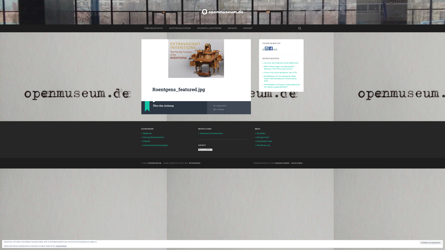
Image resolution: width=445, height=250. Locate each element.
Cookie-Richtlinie (61, 246)
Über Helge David (154, 28)
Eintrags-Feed (263, 137)
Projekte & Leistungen (209, 28)
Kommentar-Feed (264, 141)
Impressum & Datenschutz (211, 133)
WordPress (194, 163)
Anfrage (232, 28)
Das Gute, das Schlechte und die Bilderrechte (281, 63)
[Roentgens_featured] (196, 58)
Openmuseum (154, 163)
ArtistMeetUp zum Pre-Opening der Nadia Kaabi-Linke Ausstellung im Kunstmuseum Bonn (280, 78)
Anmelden (261, 133)
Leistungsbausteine (180, 28)
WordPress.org (263, 145)
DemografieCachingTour (153, 137)
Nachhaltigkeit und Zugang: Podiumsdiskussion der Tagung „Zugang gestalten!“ (282, 86)
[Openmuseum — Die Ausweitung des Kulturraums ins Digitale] (222, 12)
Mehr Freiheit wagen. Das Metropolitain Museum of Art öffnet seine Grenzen (279, 68)
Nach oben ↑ (297, 163)
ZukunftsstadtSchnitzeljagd (155, 145)
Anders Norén (282, 163)
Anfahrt (247, 28)
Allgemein (147, 133)
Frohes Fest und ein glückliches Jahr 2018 (280, 73)
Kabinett (146, 141)
